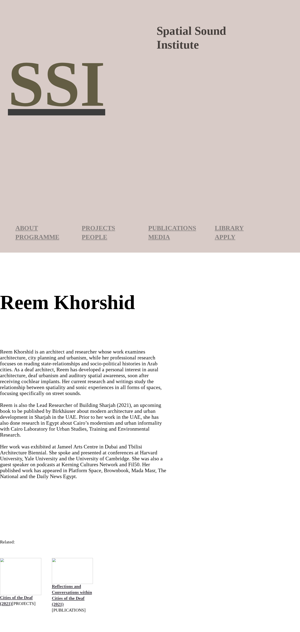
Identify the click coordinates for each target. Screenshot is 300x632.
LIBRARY (229, 227)
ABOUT (26, 227)
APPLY (225, 236)
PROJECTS (98, 227)
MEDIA (159, 236)
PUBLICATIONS (172, 227)
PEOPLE (94, 236)
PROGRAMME (37, 236)
